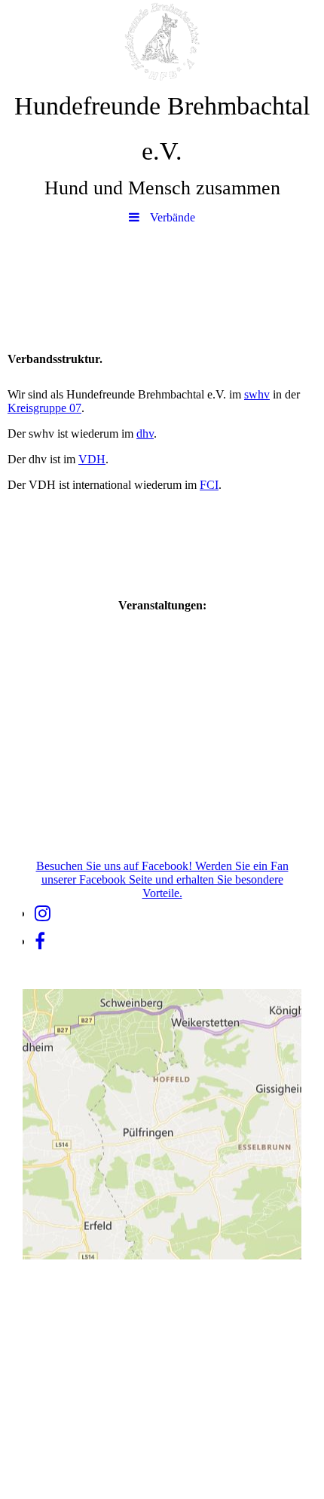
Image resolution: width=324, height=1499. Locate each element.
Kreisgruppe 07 (44, 407)
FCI (209, 484)
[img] (162, 41)
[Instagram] (42, 914)
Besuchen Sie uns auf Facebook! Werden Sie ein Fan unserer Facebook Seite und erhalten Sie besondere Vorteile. (162, 879)
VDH (91, 459)
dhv (145, 433)
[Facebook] (40, 941)
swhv (257, 394)
